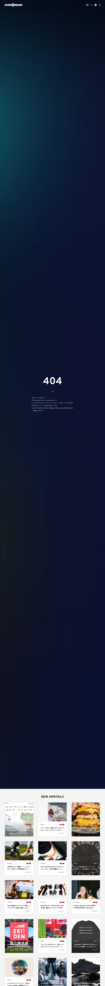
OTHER (9, 980)
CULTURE (9, 902)
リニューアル (48, 400)
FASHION (76, 824)
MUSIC (9, 824)
